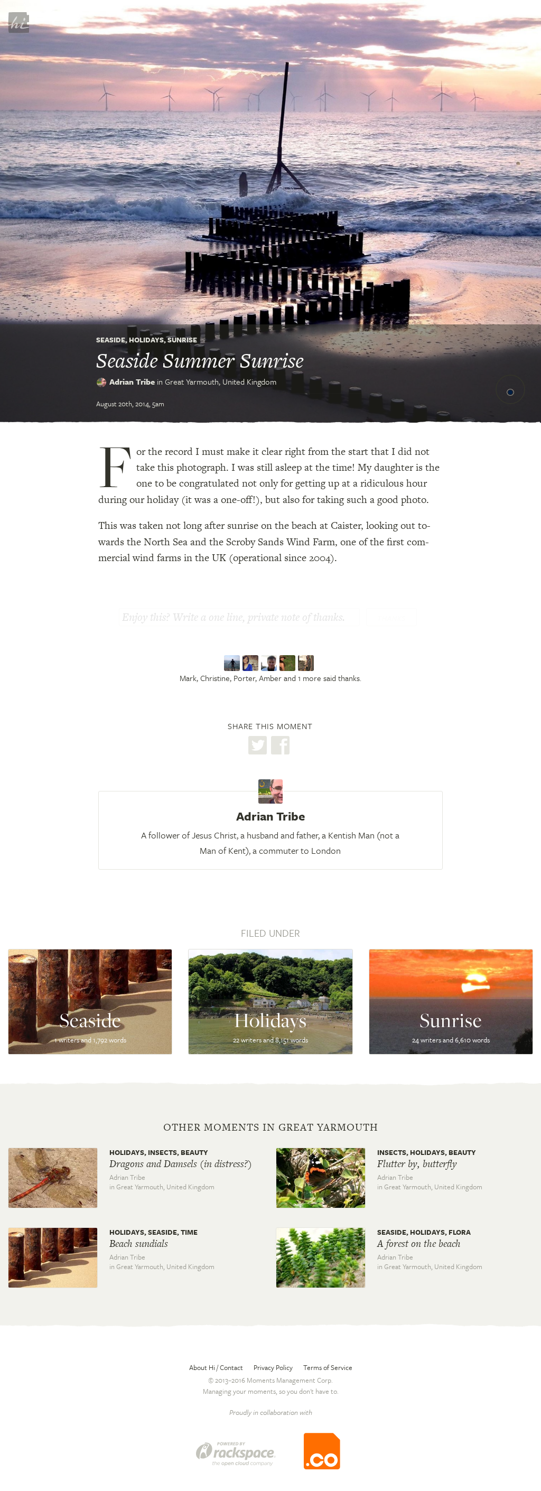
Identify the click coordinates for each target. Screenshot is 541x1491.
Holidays (146, 339)
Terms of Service (327, 1367)
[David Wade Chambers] (307, 663)
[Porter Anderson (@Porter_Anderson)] (270, 663)
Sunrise (182, 339)
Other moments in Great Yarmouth (270, 1127)
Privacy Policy (273, 1367)
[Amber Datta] (288, 663)
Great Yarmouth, (220, 381)
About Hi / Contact (216, 1367)
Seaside (110, 339)
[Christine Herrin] (251, 663)
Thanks (391, 618)
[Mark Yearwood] (233, 663)
